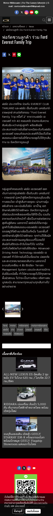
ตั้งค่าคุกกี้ (18, 511)
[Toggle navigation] (49, 20)
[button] (43, 20)
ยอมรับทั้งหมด (33, 511)
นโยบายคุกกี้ (20, 506)
